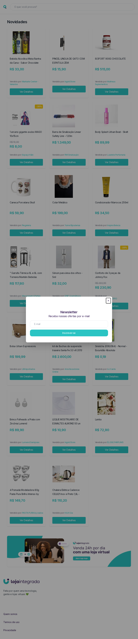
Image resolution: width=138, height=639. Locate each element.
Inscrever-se (69, 332)
